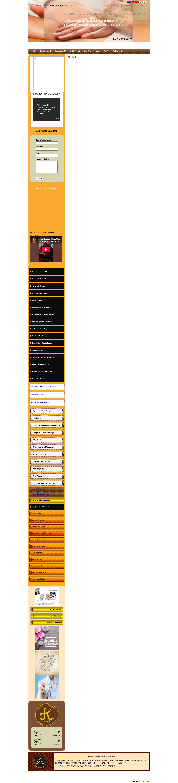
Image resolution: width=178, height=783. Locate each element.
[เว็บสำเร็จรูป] (139, 782)
